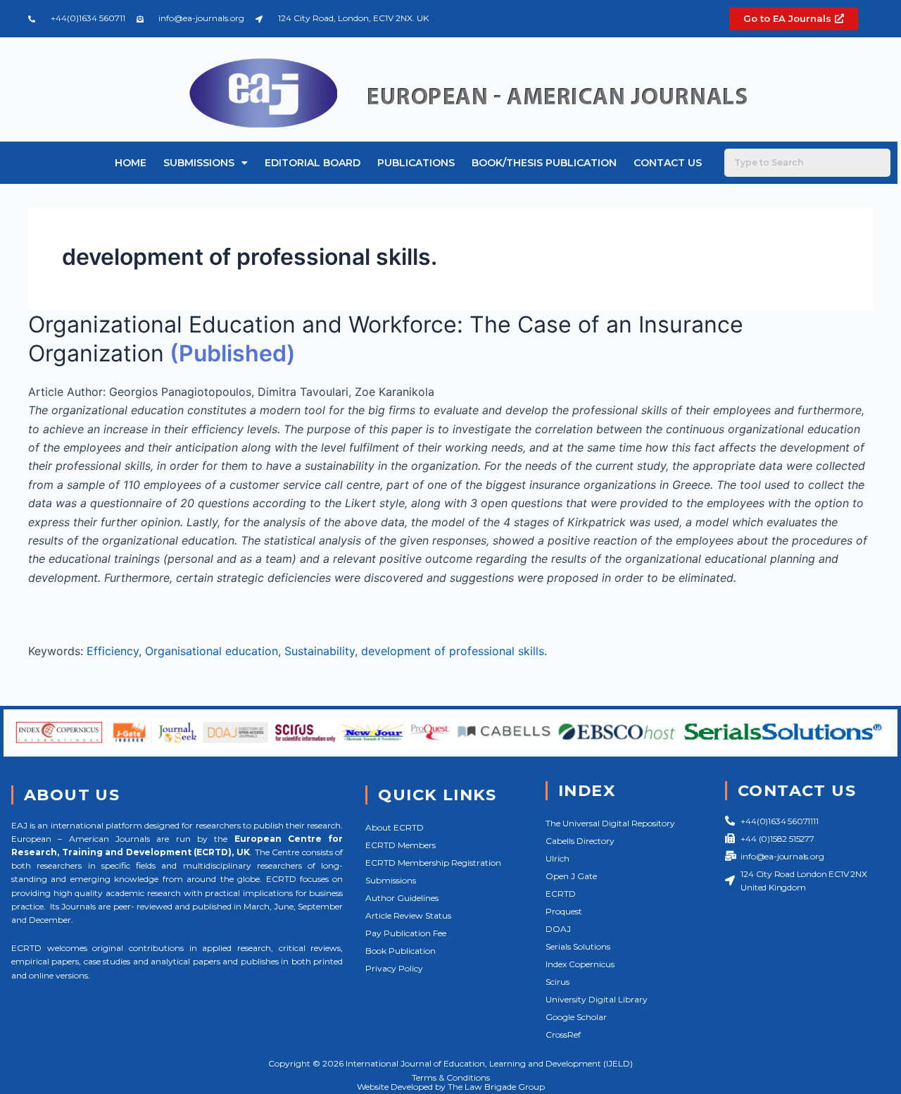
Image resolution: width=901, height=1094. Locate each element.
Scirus (557, 981)
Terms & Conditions (451, 1077)
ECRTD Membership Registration (433, 862)
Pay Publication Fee (405, 933)
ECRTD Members (400, 845)
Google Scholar (576, 1017)
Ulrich (557, 858)
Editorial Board (312, 162)
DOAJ (558, 929)
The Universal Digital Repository (610, 823)
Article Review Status (408, 915)
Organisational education (211, 651)
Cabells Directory (580, 840)
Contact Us (668, 162)
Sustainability (319, 651)
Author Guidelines (402, 898)
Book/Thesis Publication (544, 162)
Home (130, 162)
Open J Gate (571, 876)
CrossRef (563, 1034)
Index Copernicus (580, 964)
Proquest (564, 911)
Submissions (198, 162)
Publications (416, 162)
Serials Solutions (578, 946)
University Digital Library (597, 999)
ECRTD (561, 893)
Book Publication (400, 950)
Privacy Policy (394, 968)
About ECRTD (394, 827)
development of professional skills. (454, 651)
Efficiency (113, 651)
